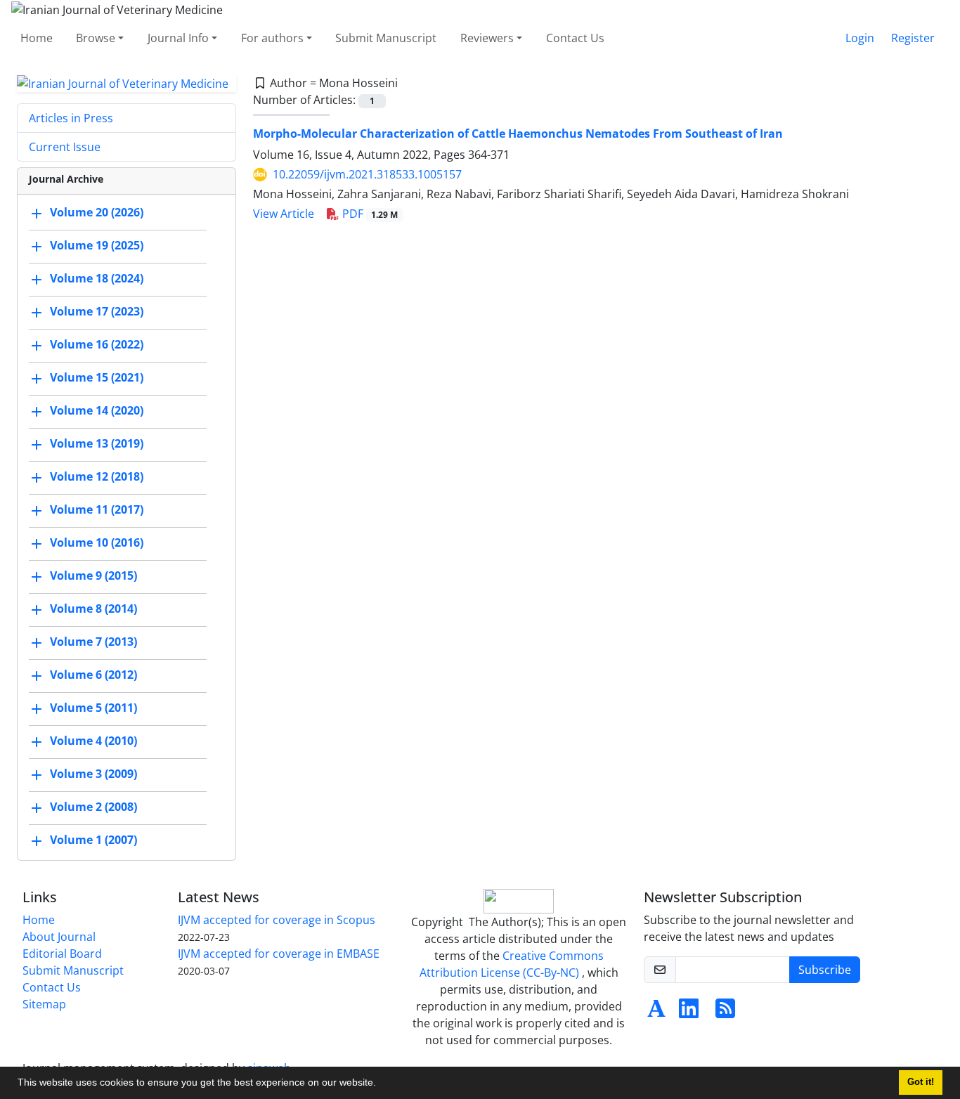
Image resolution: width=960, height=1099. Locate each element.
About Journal (59, 936)
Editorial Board (62, 953)
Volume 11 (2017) (96, 510)
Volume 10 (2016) (96, 543)
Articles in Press (71, 118)
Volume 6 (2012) (93, 675)
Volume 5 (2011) (93, 708)
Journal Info (178, 38)
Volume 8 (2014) (93, 609)
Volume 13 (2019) (96, 444)
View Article (283, 213)
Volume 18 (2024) (96, 279)
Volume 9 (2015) (93, 576)
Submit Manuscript (385, 38)
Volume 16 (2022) (96, 345)
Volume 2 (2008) (93, 807)
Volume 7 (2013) (93, 642)
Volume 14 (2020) (96, 411)
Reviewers (487, 38)
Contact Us (575, 38)
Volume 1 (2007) (93, 840)
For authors (272, 38)
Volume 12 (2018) (96, 477)
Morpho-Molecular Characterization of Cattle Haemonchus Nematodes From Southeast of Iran (518, 133)
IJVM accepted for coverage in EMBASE (279, 953)
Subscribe (824, 969)
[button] (381, 1084)
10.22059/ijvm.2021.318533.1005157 (367, 174)
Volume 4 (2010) (93, 741)
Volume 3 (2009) (93, 774)
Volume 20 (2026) (96, 213)
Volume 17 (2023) (96, 312)
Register (913, 38)
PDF (368, 213)
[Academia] (656, 1012)
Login (859, 38)
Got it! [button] (920, 1082)
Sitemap (44, 1004)
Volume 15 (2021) (96, 378)
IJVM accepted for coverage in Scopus (276, 920)
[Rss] (725, 1012)
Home (36, 38)
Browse (95, 38)
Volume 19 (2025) (96, 246)
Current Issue (64, 147)
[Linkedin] (689, 1012)
